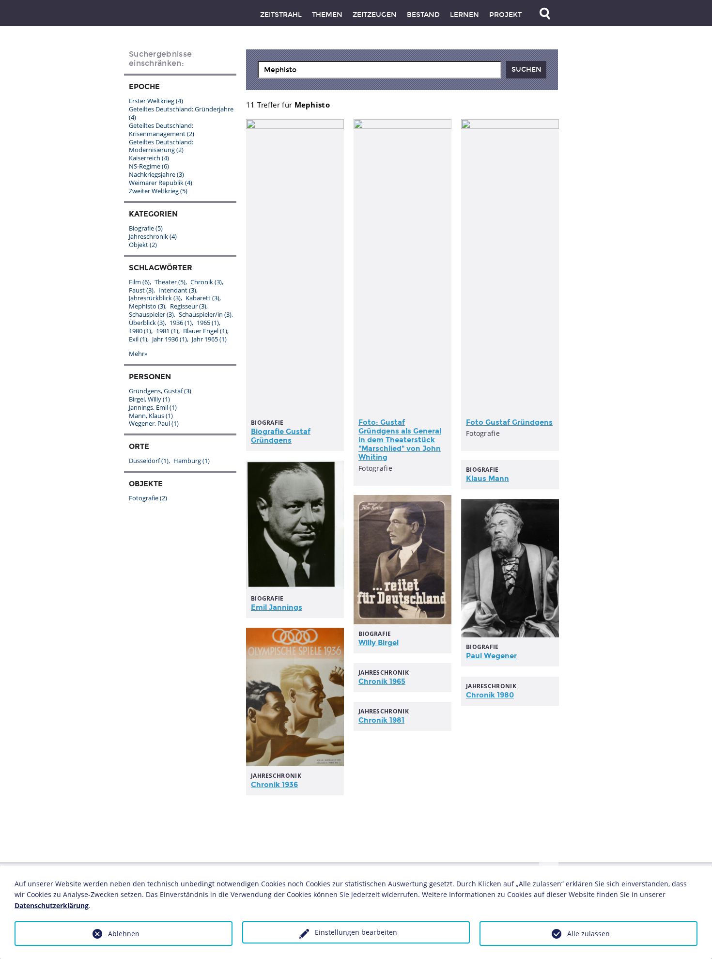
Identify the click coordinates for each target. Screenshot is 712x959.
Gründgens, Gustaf (160, 391)
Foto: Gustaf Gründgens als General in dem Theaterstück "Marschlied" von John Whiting (399, 440)
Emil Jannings (276, 607)
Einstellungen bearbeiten (356, 932)
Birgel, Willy (149, 399)
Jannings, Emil (153, 407)
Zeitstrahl (281, 15)
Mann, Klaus (151, 415)
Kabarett (202, 298)
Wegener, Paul (154, 423)
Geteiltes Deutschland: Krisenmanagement (161, 129)
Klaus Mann (487, 478)
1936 (181, 322)
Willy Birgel (378, 642)
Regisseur (188, 306)
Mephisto (147, 306)
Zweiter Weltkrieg (158, 190)
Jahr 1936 (169, 339)
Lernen (464, 15)
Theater (170, 282)
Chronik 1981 (381, 720)
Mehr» (138, 353)
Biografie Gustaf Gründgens (280, 436)
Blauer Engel (205, 330)
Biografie (146, 228)
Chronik (206, 282)
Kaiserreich (149, 158)
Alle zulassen (588, 933)
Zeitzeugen (375, 15)
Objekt (143, 244)
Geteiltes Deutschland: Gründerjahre (181, 113)
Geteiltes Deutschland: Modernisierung (161, 146)
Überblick (147, 322)
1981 (167, 330)
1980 (140, 330)
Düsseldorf (149, 460)
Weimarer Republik (160, 182)
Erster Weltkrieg (156, 100)
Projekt (505, 15)
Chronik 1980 (490, 695)
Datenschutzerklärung (52, 905)
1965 (208, 322)
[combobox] (379, 69)
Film (139, 282)
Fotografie (148, 498)
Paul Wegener (491, 655)
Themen (327, 15)
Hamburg (191, 460)
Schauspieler (151, 314)
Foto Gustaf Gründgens (509, 422)
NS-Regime (149, 166)
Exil (138, 339)
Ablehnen (123, 933)
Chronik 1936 (274, 784)
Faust (141, 290)
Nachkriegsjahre (156, 174)
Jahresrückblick (155, 298)
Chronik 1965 (381, 681)
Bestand (423, 15)
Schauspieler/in (205, 314)
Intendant (177, 290)
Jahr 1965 (209, 339)
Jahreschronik (153, 236)
